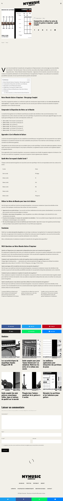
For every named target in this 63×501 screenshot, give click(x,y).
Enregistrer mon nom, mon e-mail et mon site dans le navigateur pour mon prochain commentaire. (24, 445)
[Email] (46, 30)
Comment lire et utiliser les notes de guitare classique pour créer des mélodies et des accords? (30, 293)
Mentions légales (40, 488)
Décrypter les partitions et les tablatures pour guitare (51, 395)
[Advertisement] (31, 55)
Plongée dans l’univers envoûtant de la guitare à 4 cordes (31, 395)
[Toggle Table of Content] (28, 80)
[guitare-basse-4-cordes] (31, 381)
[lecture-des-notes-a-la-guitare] (52, 381)
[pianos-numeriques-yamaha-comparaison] (11, 349)
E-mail (3, 438)
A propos (13, 488)
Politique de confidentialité (26, 488)
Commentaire (5, 414)
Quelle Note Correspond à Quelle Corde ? (12, 87)
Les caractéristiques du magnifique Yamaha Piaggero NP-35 (10, 363)
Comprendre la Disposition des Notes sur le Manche (15, 83)
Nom (3, 431)
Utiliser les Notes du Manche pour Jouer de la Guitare (15, 89)
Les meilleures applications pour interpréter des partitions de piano (52, 364)
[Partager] (34, 30)
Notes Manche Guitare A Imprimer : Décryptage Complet (16, 82)
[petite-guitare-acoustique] (11, 381)
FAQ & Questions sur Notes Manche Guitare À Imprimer (17, 92)
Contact (49, 488)
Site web (34, 438)
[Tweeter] (38, 30)
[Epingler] (42, 30)
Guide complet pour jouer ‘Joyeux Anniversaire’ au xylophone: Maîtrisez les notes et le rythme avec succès (31, 365)
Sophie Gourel (38, 18)
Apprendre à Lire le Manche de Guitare (12, 85)
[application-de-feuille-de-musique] (52, 349)
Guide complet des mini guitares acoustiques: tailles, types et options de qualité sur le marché (10, 396)
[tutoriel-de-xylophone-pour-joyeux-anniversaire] (31, 349)
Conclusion (5, 90)
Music (44, 18)
